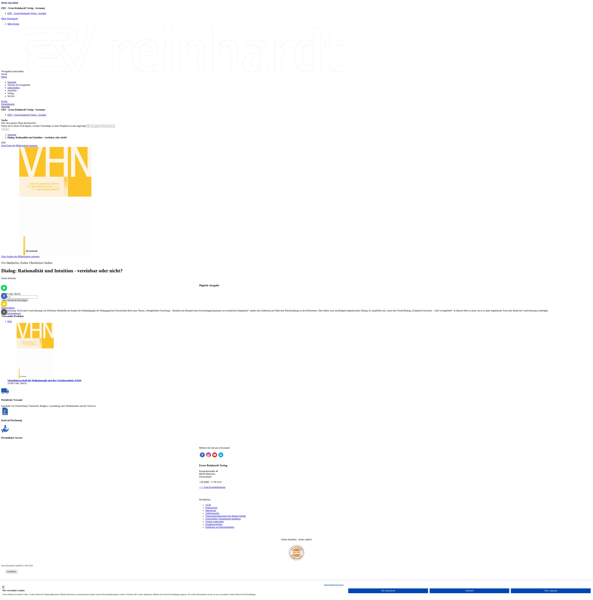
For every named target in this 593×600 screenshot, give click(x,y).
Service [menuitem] (11, 96)
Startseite (11, 134)
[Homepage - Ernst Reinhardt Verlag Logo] (183, 71)
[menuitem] (11, 82)
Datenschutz (211, 507)
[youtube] (214, 454)
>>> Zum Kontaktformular (212, 487)
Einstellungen (8, 104)
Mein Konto (13, 24)
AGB (208, 505)
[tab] (296, 307)
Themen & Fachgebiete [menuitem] (18, 85)
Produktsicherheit (213, 524)
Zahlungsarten (212, 513)
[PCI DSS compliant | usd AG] (296, 559)
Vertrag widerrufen (214, 521)
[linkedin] (220, 454)
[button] (296, 8)
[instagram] (208, 454)
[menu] (296, 89)
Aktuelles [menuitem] (12, 90)
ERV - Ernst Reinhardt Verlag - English (26, 13)
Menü (4, 77)
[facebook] (202, 454)
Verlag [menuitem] (10, 93)
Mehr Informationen (11, 313)
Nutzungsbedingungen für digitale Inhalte (225, 516)
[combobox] (100, 126)
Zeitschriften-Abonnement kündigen (223, 518)
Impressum (210, 510)
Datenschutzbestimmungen (334, 585)
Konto (4, 101)
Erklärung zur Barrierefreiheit (219, 527)
